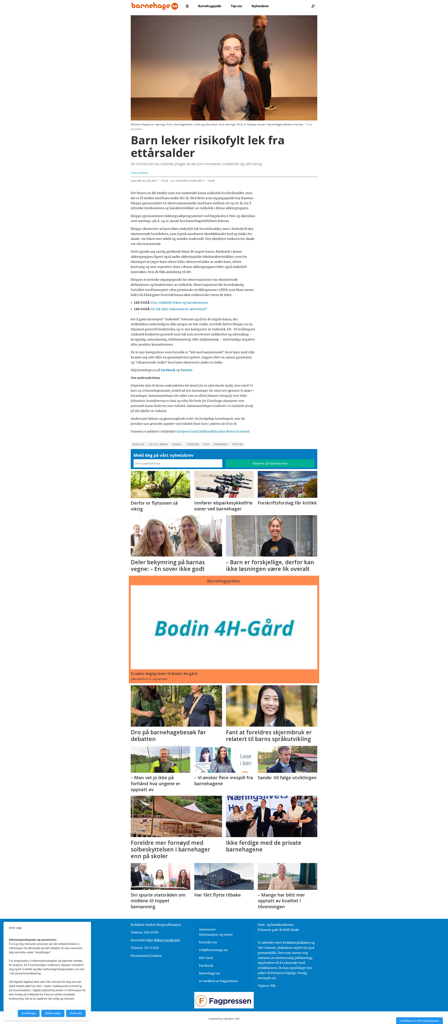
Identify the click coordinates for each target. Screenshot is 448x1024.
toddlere (192, 444)
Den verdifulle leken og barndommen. (179, 303)
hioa (206, 444)
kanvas (177, 444)
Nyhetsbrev (260, 6)
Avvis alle (76, 1013)
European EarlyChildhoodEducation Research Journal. (213, 431)
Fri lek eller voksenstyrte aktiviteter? (179, 309)
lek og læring (158, 444)
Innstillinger (29, 1013)
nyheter (237, 444)
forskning (221, 444)
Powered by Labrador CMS (224, 1018)
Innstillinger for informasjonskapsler (419, 1020)
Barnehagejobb (209, 6)
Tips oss (236, 6)
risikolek (139, 444)
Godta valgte (53, 1013)
